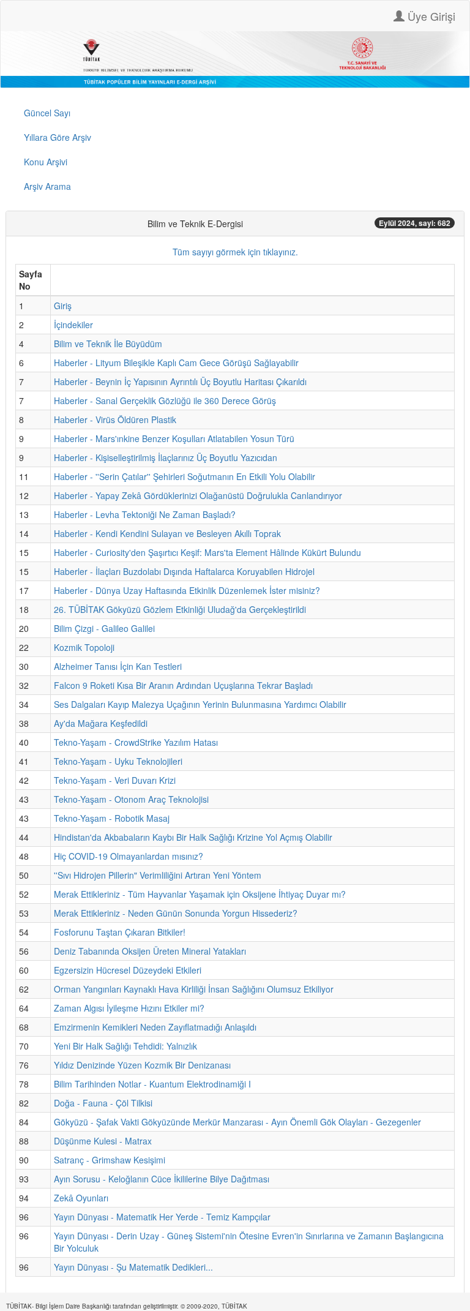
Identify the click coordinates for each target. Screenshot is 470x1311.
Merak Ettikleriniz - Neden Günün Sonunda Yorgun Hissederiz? (175, 913)
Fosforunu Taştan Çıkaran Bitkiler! (119, 932)
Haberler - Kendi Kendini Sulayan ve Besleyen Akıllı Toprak (167, 533)
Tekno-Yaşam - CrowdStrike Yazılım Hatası (136, 742)
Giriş (63, 305)
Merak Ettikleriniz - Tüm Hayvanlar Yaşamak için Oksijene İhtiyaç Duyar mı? (200, 894)
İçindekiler (73, 324)
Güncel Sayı (47, 113)
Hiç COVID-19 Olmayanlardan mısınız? (128, 856)
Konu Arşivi (45, 162)
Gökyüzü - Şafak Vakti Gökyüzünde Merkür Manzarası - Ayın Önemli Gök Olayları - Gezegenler (237, 1122)
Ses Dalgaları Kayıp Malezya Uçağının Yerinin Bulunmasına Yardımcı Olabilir (200, 704)
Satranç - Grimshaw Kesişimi (109, 1160)
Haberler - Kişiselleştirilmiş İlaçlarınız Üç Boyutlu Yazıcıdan (165, 457)
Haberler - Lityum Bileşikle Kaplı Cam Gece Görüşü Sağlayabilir (176, 362)
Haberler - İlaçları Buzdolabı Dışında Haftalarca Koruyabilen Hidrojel (184, 571)
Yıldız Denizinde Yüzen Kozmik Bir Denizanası (142, 1065)
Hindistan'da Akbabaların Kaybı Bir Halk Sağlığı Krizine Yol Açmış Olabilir (193, 837)
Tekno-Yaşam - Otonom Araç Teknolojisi (131, 799)
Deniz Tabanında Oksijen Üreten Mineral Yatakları (150, 951)
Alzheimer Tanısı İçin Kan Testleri (118, 666)
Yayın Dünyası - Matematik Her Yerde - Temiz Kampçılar (162, 1217)
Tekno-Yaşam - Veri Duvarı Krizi (115, 780)
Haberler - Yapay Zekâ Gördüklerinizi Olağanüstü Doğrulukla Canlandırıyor (198, 495)
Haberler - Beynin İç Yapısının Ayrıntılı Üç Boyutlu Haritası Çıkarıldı (180, 381)
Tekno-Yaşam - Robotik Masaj (112, 818)
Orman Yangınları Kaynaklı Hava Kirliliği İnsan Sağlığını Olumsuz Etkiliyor (194, 989)
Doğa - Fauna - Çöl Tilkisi (103, 1103)
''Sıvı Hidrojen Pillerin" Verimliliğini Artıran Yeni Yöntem (157, 875)
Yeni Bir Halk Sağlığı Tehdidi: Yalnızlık (125, 1046)
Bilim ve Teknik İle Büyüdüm (108, 343)
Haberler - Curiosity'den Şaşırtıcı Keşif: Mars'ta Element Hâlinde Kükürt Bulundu (207, 552)
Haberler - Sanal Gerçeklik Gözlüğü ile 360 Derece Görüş (165, 400)
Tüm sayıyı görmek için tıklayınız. (235, 252)
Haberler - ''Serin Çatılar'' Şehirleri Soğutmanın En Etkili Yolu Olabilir (184, 476)
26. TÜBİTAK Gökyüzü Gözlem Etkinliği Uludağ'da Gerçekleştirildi (180, 609)
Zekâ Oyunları (81, 1198)
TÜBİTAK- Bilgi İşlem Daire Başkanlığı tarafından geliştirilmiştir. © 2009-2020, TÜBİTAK (126, 1306)
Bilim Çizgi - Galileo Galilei (104, 628)
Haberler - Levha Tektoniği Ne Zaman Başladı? (145, 514)
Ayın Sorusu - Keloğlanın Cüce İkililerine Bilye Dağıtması (161, 1179)
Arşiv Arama (47, 186)
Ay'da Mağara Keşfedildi (100, 723)
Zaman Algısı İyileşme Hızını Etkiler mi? (129, 1008)
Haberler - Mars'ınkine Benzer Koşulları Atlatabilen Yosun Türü (174, 438)
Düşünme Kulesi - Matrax (103, 1141)
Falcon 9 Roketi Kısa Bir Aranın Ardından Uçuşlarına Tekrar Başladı (183, 685)
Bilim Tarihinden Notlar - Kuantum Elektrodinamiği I (152, 1084)
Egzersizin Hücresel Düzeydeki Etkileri (127, 970)
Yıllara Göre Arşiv (57, 137)
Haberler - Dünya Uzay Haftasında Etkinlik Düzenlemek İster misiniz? (187, 590)
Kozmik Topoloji (84, 647)
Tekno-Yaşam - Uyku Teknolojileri (118, 761)
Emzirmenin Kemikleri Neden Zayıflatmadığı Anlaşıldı (155, 1027)
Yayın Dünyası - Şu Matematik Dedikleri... (133, 1267)
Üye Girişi (430, 16)
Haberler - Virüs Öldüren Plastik (115, 419)
